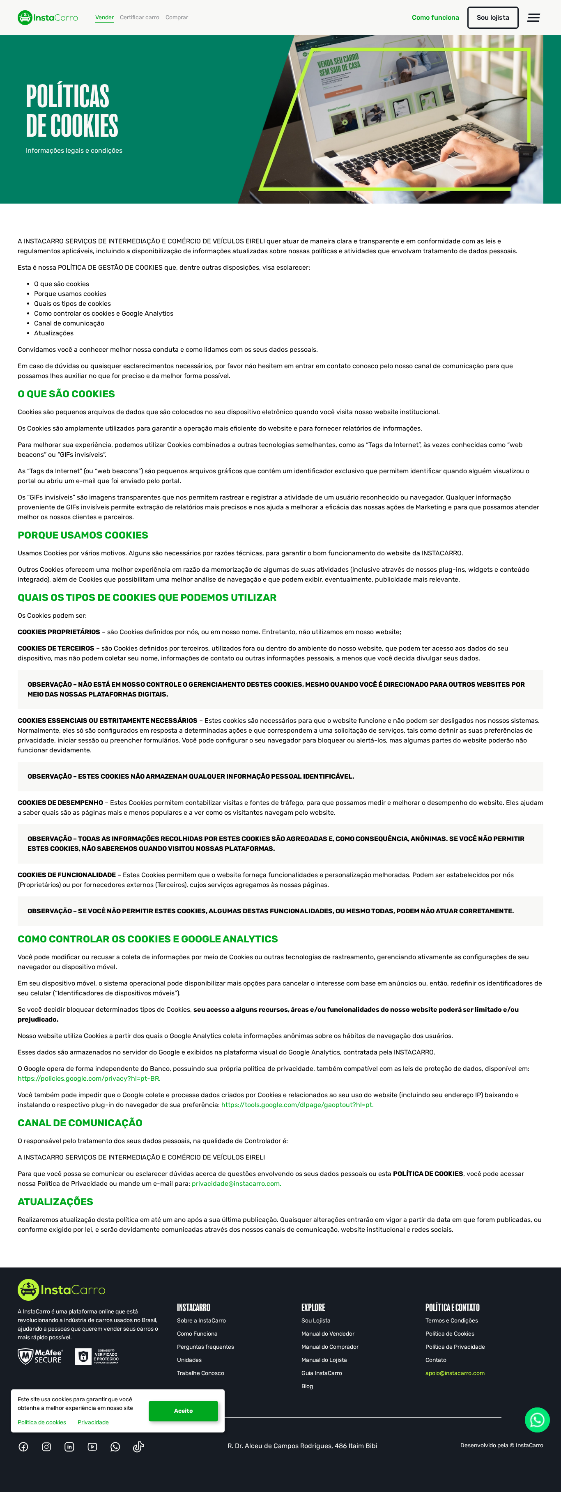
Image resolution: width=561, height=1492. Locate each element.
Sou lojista (493, 17)
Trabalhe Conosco (200, 1373)
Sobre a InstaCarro (201, 1320)
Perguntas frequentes (205, 1346)
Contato (435, 1360)
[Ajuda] (537, 1419)
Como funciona (435, 17)
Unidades (189, 1360)
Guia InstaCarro (321, 1373)
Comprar (177, 17)
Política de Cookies (449, 1333)
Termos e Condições (451, 1320)
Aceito (183, 1410)
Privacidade (93, 1422)
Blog (307, 1386)
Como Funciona (197, 1333)
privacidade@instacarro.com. (236, 1183)
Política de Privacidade (455, 1346)
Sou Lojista (316, 1320)
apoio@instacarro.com (455, 1373)
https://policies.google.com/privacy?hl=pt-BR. (89, 1078)
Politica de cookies (42, 1422)
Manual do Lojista (324, 1360)
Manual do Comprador (330, 1346)
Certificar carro (139, 17)
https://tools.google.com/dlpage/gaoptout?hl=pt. (297, 1105)
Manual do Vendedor (327, 1333)
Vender (104, 17)
